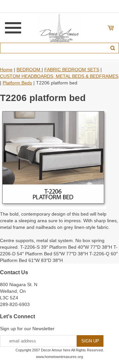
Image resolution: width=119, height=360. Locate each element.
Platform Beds (17, 82)
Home (6, 69)
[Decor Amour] (59, 27)
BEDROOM (29, 69)
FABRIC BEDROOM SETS (71, 69)
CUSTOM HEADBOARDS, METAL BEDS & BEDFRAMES (59, 76)
